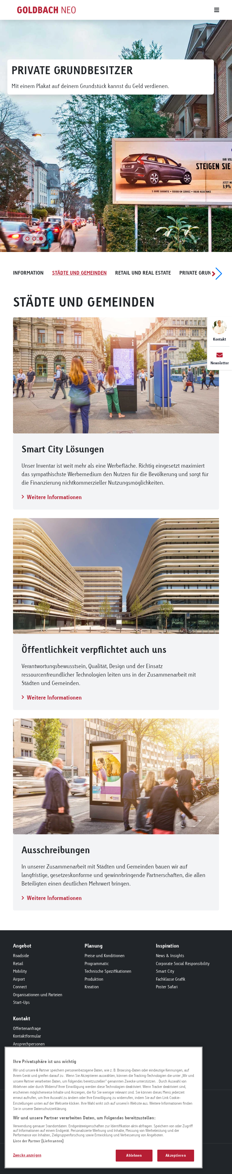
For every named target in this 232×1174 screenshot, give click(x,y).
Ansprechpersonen (29, 1044)
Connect (20, 986)
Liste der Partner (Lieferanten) (38, 1141)
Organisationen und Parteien (37, 994)
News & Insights (170, 955)
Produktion (94, 979)
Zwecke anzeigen (27, 1155)
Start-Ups (21, 1002)
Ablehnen (134, 1155)
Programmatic (97, 963)
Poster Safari (167, 986)
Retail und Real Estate (143, 272)
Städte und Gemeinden (79, 272)
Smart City (165, 971)
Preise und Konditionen (104, 955)
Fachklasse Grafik (170, 979)
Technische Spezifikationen (108, 971)
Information (28, 272)
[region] (104, 1107)
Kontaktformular (27, 1036)
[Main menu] (155, 10)
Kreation (92, 986)
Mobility (20, 971)
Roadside (21, 955)
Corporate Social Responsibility (183, 963)
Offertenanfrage (27, 1028)
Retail (18, 963)
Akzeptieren (176, 1155)
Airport (19, 979)
